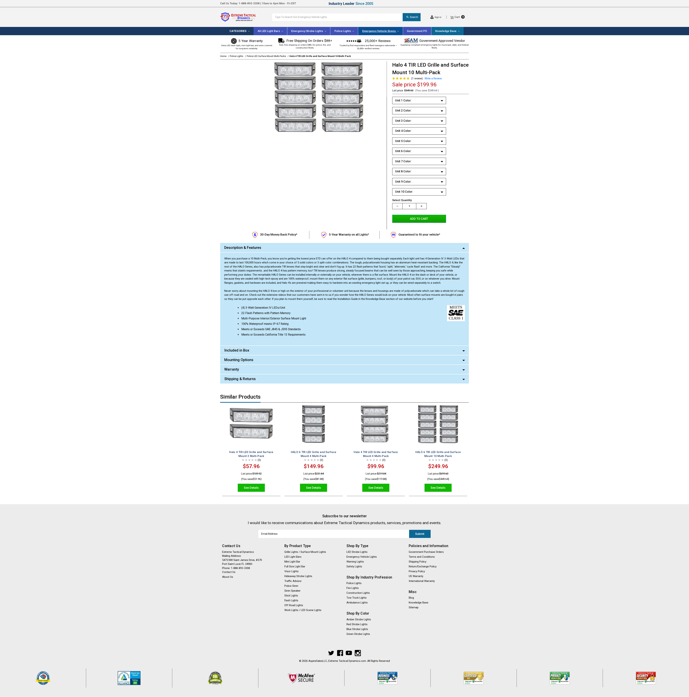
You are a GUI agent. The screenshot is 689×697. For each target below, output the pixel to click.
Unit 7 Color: (403, 161)
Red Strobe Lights (356, 624)
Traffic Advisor (293, 581)
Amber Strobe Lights (358, 619)
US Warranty (416, 576)
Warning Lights (355, 561)
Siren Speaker (292, 590)
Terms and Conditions (422, 556)
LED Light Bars (292, 556)
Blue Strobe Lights (357, 629)
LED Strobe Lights (356, 552)
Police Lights (354, 583)
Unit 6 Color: (403, 151)
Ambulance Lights (357, 602)
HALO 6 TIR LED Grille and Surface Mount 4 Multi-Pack (313, 454)
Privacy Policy (417, 571)
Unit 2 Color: (403, 110)
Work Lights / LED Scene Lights (302, 610)
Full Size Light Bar (294, 566)
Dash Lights (291, 600)
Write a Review (433, 78)
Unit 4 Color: (403, 131)
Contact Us (443, 3)
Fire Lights (352, 588)
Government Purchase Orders (426, 552)
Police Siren (291, 585)
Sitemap (413, 607)
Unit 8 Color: (403, 171)
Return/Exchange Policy (423, 566)
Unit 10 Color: (404, 191)
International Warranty (422, 581)
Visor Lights (291, 571)
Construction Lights (358, 592)
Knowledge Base (446, 31)
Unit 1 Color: (403, 100)
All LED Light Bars (269, 31)
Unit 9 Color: (403, 181)
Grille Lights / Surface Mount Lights (305, 552)
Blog (411, 597)
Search (414, 17)
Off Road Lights (293, 605)
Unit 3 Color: (403, 120)
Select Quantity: (402, 200)
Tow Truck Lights (356, 597)
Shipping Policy (418, 3)
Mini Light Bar (292, 561)
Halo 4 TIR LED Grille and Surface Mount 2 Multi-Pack (251, 454)
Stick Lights (291, 595)
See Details (251, 487)
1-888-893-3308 (249, 3)
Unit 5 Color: (403, 141)
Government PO (417, 31)
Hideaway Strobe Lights (298, 576)
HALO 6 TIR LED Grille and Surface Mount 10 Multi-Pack (438, 454)
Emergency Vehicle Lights (361, 556)
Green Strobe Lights (358, 634)
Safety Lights (354, 566)
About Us (463, 3)
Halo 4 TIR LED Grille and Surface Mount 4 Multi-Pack (376, 454)
